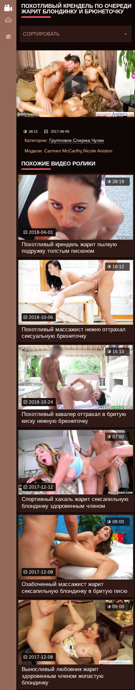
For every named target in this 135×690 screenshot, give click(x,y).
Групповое (60, 140)
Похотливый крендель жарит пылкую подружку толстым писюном (69, 247)
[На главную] (8, 20)
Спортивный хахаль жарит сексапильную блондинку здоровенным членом (75, 502)
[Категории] (8, 36)
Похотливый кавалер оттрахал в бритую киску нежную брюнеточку (74, 417)
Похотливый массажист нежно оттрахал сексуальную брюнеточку (73, 332)
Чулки (97, 140)
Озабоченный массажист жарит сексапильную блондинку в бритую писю (74, 587)
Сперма (81, 140)
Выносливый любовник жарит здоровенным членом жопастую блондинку (63, 676)
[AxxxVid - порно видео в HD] (8, 7)
